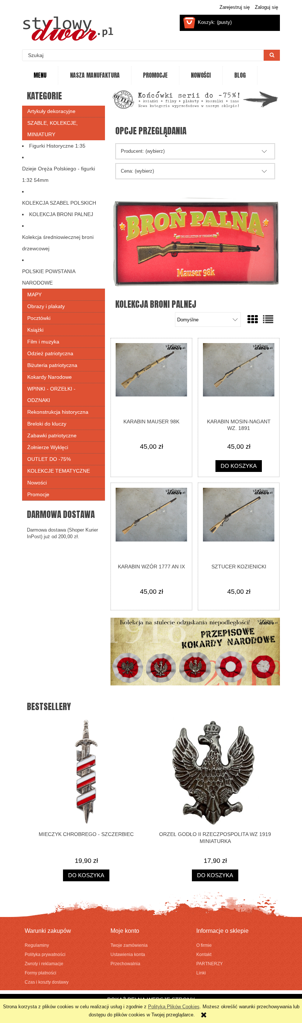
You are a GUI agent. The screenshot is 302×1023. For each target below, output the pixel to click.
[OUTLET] (195, 99)
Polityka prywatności (45, 954)
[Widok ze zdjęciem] (252, 319)
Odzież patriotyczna (50, 353)
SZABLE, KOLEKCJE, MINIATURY (52, 128)
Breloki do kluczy (46, 424)
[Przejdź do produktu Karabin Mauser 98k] (151, 378)
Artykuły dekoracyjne (51, 111)
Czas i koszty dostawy (47, 982)
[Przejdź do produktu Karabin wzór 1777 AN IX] (151, 523)
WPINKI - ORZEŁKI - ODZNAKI (51, 394)
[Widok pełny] (268, 319)
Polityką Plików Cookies (174, 1006)
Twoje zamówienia (129, 945)
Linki (201, 972)
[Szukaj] (272, 55)
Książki (35, 330)
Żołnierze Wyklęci (47, 447)
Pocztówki (38, 318)
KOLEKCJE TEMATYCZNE (58, 471)
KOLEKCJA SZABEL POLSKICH (59, 203)
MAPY (34, 294)
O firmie (204, 945)
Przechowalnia (125, 963)
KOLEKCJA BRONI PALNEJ (61, 214)
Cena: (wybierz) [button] (137, 171)
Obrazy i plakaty (46, 306)
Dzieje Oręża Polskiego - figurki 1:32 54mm (58, 174)
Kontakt (203, 954)
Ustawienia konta (127, 954)
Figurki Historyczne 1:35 (57, 146)
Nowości (37, 483)
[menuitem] (40, 75)
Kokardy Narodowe (49, 377)
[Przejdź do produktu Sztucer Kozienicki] (238, 523)
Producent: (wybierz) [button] (143, 151)
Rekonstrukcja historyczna (57, 412)
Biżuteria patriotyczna (52, 365)
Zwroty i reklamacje (44, 963)
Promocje (38, 494)
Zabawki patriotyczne (52, 435)
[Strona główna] (68, 28)
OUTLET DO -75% (49, 459)
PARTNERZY (209, 963)
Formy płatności (40, 972)
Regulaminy (37, 945)
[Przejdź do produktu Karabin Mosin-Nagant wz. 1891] (238, 378)
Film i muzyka (43, 342)
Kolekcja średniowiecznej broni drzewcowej (58, 242)
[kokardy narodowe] (195, 651)
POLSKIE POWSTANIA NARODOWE (48, 277)
